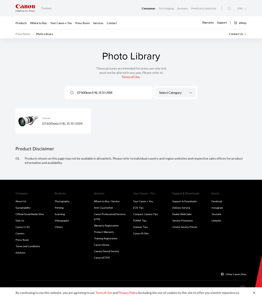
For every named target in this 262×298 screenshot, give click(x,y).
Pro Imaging (166, 8)
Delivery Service (181, 207)
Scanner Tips (140, 226)
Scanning (60, 214)
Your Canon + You (61, 22)
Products (21, 22)
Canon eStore (101, 244)
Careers (20, 233)
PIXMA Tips (140, 220)
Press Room (82, 22)
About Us (21, 201)
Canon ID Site (141, 233)
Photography (62, 201)
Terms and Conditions (28, 246)
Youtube (216, 214)
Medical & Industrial (203, 8)
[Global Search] (229, 8)
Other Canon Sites (235, 274)
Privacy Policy (128, 293)
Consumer (149, 8)
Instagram (217, 207)
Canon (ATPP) (102, 257)
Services (98, 22)
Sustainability (23, 207)
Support (222, 22)
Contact (112, 22)
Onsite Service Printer (184, 226)
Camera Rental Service (106, 251)
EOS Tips (138, 207)
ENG (240, 8)
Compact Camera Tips (145, 214)
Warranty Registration (106, 225)
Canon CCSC (23, 226)
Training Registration (105, 238)
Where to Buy (38, 22)
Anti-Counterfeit (103, 207)
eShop (242, 22)
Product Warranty (104, 231)
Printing (59, 207)
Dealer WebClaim (182, 214)
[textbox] (176, 93)
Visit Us (20, 220)
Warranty (208, 22)
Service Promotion (182, 220)
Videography (62, 220)
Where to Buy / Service (107, 201)
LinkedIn (216, 220)
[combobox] (176, 93)
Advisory (20, 252)
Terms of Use (131, 77)
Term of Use (103, 293)
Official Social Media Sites (30, 214)
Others (59, 226)
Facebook (217, 201)
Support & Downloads (184, 201)
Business (182, 8)
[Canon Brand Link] (25, 8)
